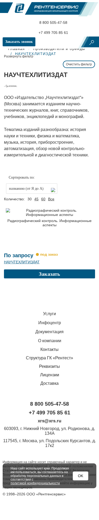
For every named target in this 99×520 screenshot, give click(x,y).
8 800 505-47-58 (52, 22)
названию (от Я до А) (26, 189)
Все (51, 199)
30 (29, 199)
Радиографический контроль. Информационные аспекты (49, 223)
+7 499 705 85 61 (52, 32)
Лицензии (49, 375)
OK (80, 476)
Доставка (49, 383)
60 (43, 199)
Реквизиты (49, 366)
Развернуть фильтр (18, 56)
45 (36, 199)
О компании (49, 340)
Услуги (49, 313)
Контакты (49, 349)
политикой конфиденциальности (35, 483)
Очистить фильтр (79, 64)
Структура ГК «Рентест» (49, 358)
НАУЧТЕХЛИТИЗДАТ (22, 262)
